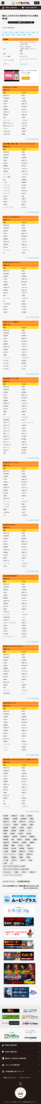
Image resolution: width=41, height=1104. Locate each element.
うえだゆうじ (6, 824)
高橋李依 (32, 842)
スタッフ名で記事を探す (12, 1065)
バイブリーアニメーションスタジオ (12, 875)
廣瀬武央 (13, 857)
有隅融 (31, 819)
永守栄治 (31, 851)
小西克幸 (20, 833)
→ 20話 (6, 34)
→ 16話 (21, 32)
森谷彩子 (23, 860)
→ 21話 (12, 34)
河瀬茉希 (13, 827)
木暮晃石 (12, 833)
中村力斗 (24, 872)
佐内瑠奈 (27, 839)
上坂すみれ (31, 822)
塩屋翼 (35, 839)
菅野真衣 (5, 830)
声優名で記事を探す (11, 8)
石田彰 (14, 822)
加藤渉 (31, 824)
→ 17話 (26, 32)
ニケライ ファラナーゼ (9, 854)
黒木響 (5, 833)
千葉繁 (28, 845)
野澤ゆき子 (32, 872)
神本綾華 (5, 827)
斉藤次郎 (15, 836)
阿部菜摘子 (6, 819)
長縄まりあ (22, 851)
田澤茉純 (5, 845)
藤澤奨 (21, 857)
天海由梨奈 (23, 819)
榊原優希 (32, 836)
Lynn (11, 863)
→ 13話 (4, 32)
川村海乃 (21, 827)
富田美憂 (21, 848)
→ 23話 (23, 34)
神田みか (29, 827)
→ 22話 (17, 34)
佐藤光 (16, 872)
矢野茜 (30, 860)
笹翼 (12, 839)
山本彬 (5, 863)
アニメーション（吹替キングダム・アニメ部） (21, 22)
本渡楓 (28, 857)
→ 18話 (32, 32)
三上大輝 (5, 860)
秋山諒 (22, 816)
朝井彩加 (29, 816)
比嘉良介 (5, 857)
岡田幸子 (16, 824)
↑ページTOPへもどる (32, 139)
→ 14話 (10, 32)
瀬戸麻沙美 (15, 842)
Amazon (25, 78)
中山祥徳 (5, 851)
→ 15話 (15, 32)
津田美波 (5, 848)
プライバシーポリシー (25, 1077)
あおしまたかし (7, 872)
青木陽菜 (5, 816)
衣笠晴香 (21, 830)
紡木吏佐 (13, 848)
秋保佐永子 (14, 816)
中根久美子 (30, 848)
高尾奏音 (24, 842)
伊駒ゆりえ (6, 822)
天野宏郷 (15, 819)
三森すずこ (14, 860)
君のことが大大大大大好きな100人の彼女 (14, 866)
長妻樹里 (13, 851)
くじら (29, 830)
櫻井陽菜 (5, 839)
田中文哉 (20, 845)
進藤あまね (6, 842)
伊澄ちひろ (22, 822)
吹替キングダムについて (10, 1077)
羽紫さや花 (29, 854)
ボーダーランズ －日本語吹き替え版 (17, 881)
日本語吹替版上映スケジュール (14, 1071)
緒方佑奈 (24, 824)
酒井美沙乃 (23, 836)
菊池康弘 (13, 830)
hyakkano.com (23, 64)
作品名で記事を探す (31, 8)
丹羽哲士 (21, 854)
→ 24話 (28, 34)
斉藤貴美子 (6, 836)
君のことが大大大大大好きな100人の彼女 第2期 (16, 869)
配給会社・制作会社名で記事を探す (16, 1058)
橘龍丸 (13, 845)
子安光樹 (28, 833)
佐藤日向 (19, 839)
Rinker (28, 74)
